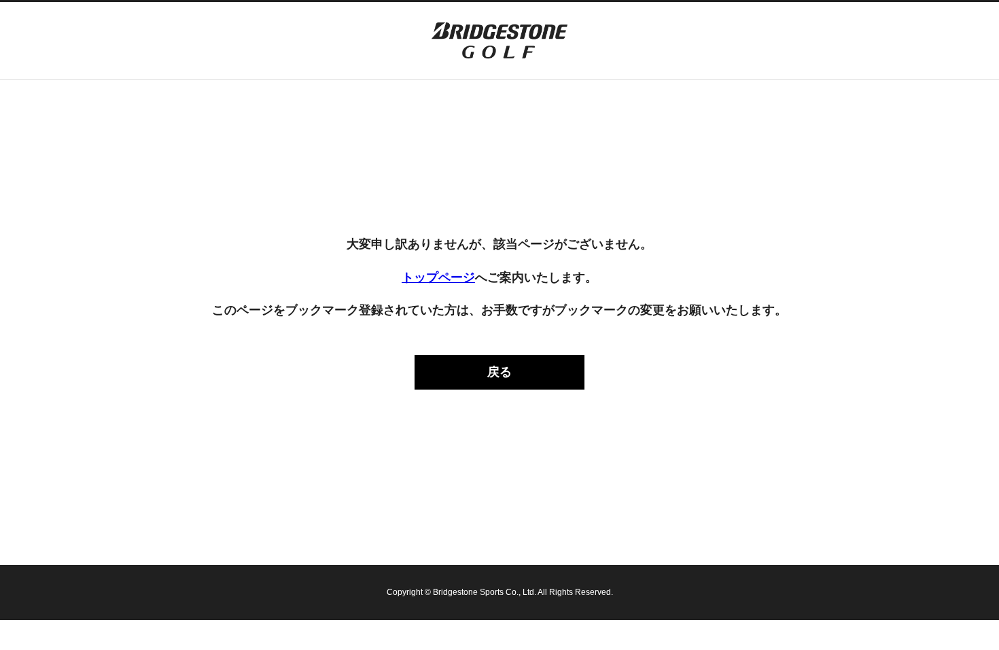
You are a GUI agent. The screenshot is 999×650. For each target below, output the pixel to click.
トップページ (438, 277)
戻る (499, 372)
